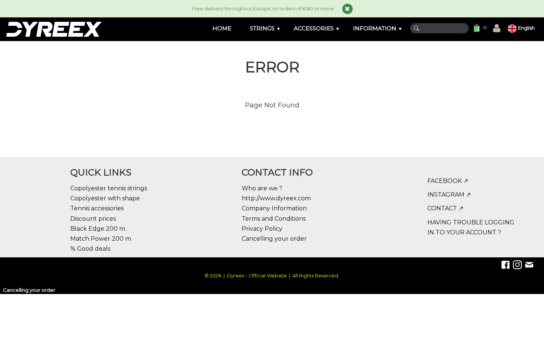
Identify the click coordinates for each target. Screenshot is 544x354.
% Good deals (90, 248)
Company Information (274, 208)
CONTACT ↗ (445, 208)
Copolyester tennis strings (108, 188)
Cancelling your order (274, 238)
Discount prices (93, 218)
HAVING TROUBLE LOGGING (470, 222)
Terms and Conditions (274, 218)
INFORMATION (378, 28)
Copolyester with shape (105, 198)
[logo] (53, 29)
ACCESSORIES (317, 28)
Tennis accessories (97, 208)
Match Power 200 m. (101, 238)
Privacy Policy (262, 228)
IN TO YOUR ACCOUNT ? (464, 232)
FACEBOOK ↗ (447, 180)
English (527, 28)
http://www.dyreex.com (276, 198)
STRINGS (265, 28)
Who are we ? (262, 188)
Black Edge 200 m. (98, 228)
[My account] (496, 28)
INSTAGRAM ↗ (449, 194)
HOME (221, 28)
